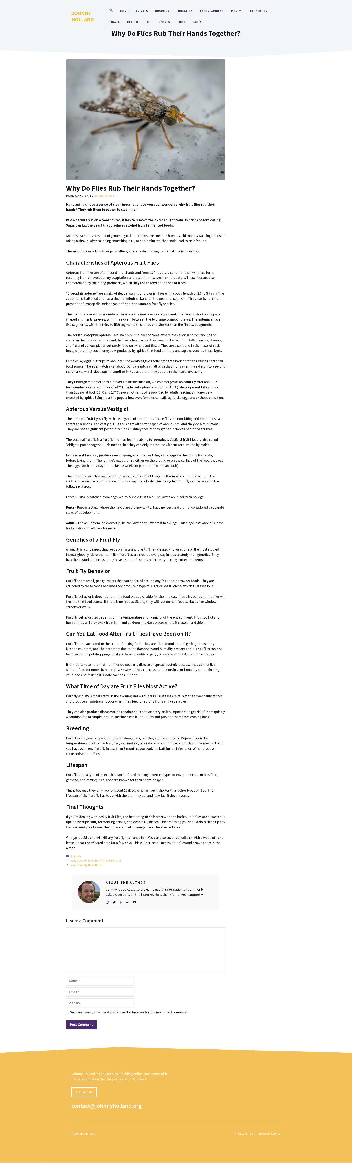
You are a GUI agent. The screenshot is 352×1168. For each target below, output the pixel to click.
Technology (257, 11)
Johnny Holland (83, 16)
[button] (111, 10)
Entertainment (212, 11)
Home (124, 11)
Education (185, 11)
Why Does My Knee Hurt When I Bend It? (96, 860)
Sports (164, 22)
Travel (114, 22)
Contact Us (84, 1092)
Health (132, 22)
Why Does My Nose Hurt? (86, 865)
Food (181, 22)
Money (236, 11)
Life (148, 22)
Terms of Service (269, 1134)
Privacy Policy (244, 1134)
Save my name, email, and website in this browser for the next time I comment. (129, 1012)
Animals (142, 11)
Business (162, 11)
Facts (197, 22)
